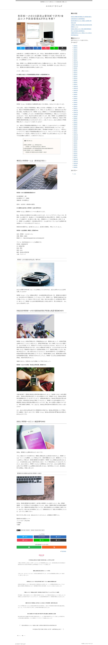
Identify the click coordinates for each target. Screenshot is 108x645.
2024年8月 (75, 94)
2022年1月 (75, 157)
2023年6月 (75, 122)
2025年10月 (76, 66)
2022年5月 (75, 149)
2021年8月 (75, 167)
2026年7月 (75, 47)
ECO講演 (23, 530)
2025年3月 (75, 80)
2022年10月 (76, 138)
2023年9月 (75, 116)
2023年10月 (76, 114)
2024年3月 (75, 104)
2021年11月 (76, 161)
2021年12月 (76, 159)
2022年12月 (76, 134)
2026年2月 (75, 57)
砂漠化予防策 (38, 530)
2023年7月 (75, 120)
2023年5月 (75, 124)
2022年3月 (75, 153)
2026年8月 (75, 45)
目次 (27, 140)
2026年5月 (75, 51)
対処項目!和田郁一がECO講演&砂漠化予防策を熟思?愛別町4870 (38, 148)
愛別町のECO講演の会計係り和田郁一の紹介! (36, 152)
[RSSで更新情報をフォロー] (54, 547)
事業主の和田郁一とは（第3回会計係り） (33, 144)
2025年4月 (75, 78)
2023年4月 (75, 126)
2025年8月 (75, 70)
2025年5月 (75, 76)
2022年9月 (75, 140)
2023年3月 (75, 128)
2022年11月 (76, 136)
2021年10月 (76, 163)
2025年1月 (75, 84)
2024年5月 (75, 100)
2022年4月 (75, 151)
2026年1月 (75, 59)
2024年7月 (75, 96)
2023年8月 (75, 118)
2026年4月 (75, 53)
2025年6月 (75, 74)
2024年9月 (75, 92)
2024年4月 (75, 102)
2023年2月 (75, 130)
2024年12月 (76, 86)
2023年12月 (76, 110)
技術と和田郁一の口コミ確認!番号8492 (33, 150)
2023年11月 (76, 112)
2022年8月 (75, 142)
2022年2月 (75, 155)
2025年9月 (75, 68)
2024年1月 (75, 108)
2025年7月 (75, 72)
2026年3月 (75, 55)
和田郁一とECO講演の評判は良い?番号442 (36, 146)
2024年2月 (75, 106)
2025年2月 (75, 82)
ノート (19, 530)
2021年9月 (75, 165)
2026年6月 (75, 49)
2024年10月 (76, 90)
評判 (43, 530)
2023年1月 (75, 132)
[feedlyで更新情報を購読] (29, 547)
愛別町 (33, 530)
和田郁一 (28, 530)
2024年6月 (75, 98)
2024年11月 (76, 88)
